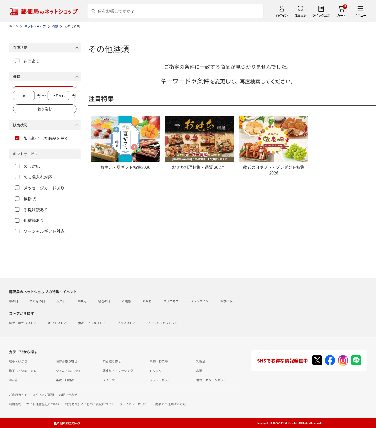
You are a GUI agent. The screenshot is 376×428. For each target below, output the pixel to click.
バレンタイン (199, 301)
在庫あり (32, 61)
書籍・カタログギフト (211, 380)
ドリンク (155, 370)
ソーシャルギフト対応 (44, 231)
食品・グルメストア (92, 323)
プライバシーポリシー (134, 404)
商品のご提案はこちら (170, 404)
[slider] (13, 85)
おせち (147, 301)
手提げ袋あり (36, 209)
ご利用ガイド (18, 394)
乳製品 (200, 361)
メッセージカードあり (44, 188)
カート (341, 15)
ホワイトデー (229, 301)
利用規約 (15, 404)
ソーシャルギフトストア (164, 323)
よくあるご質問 (43, 394)
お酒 (199, 370)
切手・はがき (18, 361)
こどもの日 (37, 301)
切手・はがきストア (23, 323)
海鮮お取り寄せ (66, 361)
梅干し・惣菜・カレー (24, 370)
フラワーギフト (160, 380)
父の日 (61, 301)
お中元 (81, 301)
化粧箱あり (34, 220)
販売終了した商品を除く (46, 138)
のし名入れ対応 (38, 177)
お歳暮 (126, 301)
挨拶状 (30, 198)
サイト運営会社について (43, 404)
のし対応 (32, 166)
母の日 (13, 301)
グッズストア (126, 323)
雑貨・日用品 (65, 380)
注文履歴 (300, 15)
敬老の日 (104, 301)
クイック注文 (321, 15)
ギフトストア (57, 323)
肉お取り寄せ (112, 361)
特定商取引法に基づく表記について (89, 404)
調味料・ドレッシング (118, 370)
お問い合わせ (68, 394)
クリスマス (171, 301)
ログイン (282, 15)
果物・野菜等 (158, 361)
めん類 (13, 380)
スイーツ (109, 380)
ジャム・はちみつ (68, 370)
